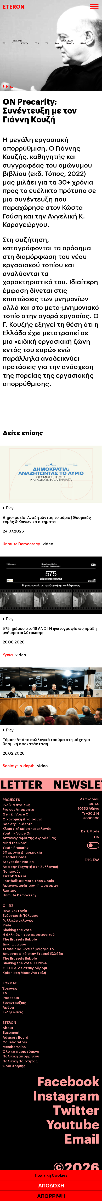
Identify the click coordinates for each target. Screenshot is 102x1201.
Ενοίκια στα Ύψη (16, 804)
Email (81, 1138)
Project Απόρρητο (18, 809)
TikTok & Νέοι (14, 875)
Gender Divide (14, 856)
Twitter (76, 1109)
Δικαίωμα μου (14, 944)
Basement (11, 1032)
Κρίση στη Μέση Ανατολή (24, 972)
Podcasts (11, 997)
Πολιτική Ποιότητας (20, 1060)
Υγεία (8, 654)
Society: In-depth (19, 765)
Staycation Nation (18, 861)
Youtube (72, 1123)
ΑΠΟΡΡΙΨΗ (51, 1196)
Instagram (66, 1095)
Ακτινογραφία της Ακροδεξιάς (29, 837)
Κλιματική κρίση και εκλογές (27, 828)
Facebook (68, 1080)
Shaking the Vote (17, 929)
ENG (89, 859)
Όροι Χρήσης (14, 1065)
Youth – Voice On (17, 833)
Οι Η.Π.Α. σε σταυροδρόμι (25, 967)
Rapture (9, 890)
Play (10, 86)
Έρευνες (10, 988)
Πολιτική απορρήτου (21, 1056)
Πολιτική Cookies (51, 1175)
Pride (7, 924)
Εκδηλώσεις (13, 1011)
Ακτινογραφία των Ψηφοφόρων (30, 885)
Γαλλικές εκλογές (18, 920)
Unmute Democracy (21, 543)
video (48, 543)
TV (5, 992)
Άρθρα (8, 1007)
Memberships (14, 1046)
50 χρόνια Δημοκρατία (22, 852)
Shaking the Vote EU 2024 (25, 962)
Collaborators (15, 1041)
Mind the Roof (15, 842)
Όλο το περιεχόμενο (21, 1051)
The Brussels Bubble (20, 939)
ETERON (13, 6)
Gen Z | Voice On (17, 814)
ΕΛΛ (96, 859)
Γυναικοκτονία (15, 910)
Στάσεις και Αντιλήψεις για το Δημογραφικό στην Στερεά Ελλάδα (33, 951)
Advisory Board (15, 1037)
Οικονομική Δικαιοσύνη (22, 819)
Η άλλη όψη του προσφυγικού (29, 934)
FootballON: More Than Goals (28, 880)
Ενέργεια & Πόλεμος (20, 915)
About (8, 1027)
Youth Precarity (16, 847)
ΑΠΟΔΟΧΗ (51, 1185)
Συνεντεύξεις (14, 1002)
